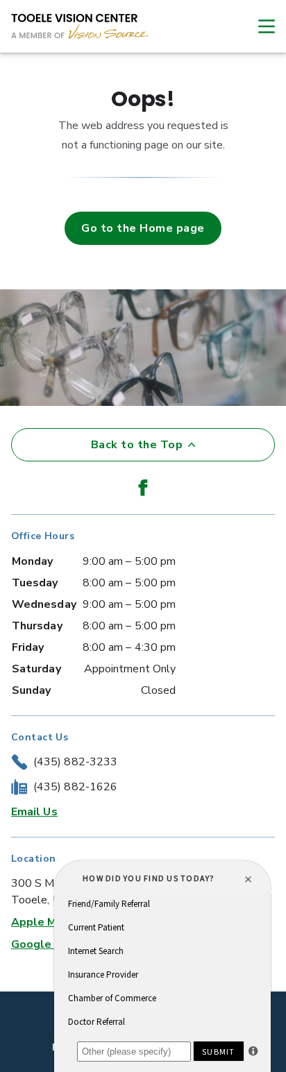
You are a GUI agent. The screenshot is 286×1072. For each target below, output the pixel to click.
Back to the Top (137, 444)
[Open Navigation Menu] (259, 26)
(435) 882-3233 (75, 761)
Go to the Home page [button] (142, 228)
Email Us (34, 811)
